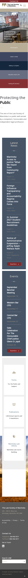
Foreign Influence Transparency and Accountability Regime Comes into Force (14, 195)
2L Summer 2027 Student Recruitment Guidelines (13, 221)
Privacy (15, 520)
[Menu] (24, 5)
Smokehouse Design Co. (7, 574)
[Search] (20, 5)
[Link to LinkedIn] (25, 576)
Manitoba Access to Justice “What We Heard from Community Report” (13, 164)
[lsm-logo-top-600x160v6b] (11, 5)
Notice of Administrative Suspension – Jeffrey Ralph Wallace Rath (14, 243)
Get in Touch (6, 542)
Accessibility (6, 520)
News (13, 179)
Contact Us (14, 1)
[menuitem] (20, 5)
